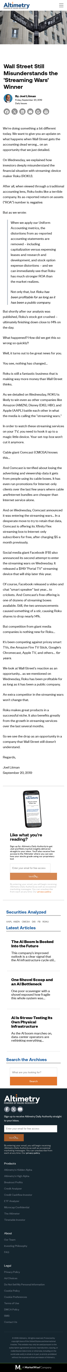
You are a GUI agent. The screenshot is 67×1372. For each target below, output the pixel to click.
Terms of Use (11, 1303)
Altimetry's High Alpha (16, 1176)
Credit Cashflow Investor (18, 1194)
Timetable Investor (14, 1219)
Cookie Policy (12, 1290)
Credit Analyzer (13, 1188)
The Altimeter (12, 1213)
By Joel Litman (25, 96)
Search (33, 1081)
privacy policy (44, 891)
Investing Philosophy (15, 1246)
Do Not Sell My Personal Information (24, 1284)
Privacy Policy (12, 1272)
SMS (6, 1315)
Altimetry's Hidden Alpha (18, 1169)
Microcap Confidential (16, 1207)
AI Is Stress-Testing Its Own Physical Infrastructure (31, 1022)
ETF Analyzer (11, 1201)
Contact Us (10, 1322)
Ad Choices (10, 1278)
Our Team (9, 1239)
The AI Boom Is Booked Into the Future (32, 943)
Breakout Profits (13, 1182)
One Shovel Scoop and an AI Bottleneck (32, 981)
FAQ (6, 1252)
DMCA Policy (11, 1309)
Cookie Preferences (15, 1297)
